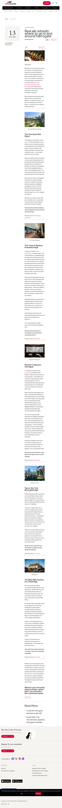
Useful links (4, 765)
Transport (10, 11)
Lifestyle (16, 11)
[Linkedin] (23, 759)
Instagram (27, 217)
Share (53, 39)
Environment (39, 11)
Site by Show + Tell (5, 804)
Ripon (35, 84)
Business (28, 11)
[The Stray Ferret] (8, 3)
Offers (37, 8)
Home (6, 19)
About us (3, 768)
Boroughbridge (29, 86)
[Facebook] (13, 759)
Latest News (13, 19)
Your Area (19, 8)
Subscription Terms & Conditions (40, 771)
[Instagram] (19, 759)
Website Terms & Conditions (39, 768)
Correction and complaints (7, 771)
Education (51, 11)
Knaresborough (29, 84)
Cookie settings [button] (29, 793)
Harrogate (36, 82)
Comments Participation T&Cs (39, 775)
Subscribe (47, 3)
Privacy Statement (36, 773)
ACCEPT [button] (38, 793)
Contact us (5, 736)
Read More (31, 705)
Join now (5, 750)
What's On (28, 8)
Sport (56, 11)
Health (45, 11)
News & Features (8, 8)
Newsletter (45, 8)
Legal (33, 765)
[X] (16, 759)
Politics (5, 11)
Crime (33, 11)
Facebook (37, 215)
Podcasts (54, 8)
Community (22, 11)
